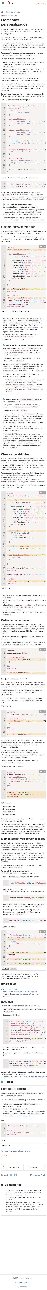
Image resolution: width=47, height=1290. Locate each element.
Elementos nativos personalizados (23, 838)
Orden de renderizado (15, 620)
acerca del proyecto (22, 1282)
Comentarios (13, 1184)
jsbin (37, 1209)
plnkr (33, 1209)
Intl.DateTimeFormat (31, 327)
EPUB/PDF (41, 3)
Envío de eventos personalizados (21, 1116)
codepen (9, 1211)
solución (5, 1156)
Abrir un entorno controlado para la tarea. (16, 1151)
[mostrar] (41, 246)
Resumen (7, 1001)
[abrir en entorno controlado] (44, 246)
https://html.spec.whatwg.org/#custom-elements (20, 991)
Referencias (8, 983)
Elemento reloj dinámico (13, 1089)
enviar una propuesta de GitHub (17, 1193)
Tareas (9, 1081)
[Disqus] (23, 1243)
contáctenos (22, 1287)
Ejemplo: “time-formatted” (18, 227)
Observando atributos (15, 454)
